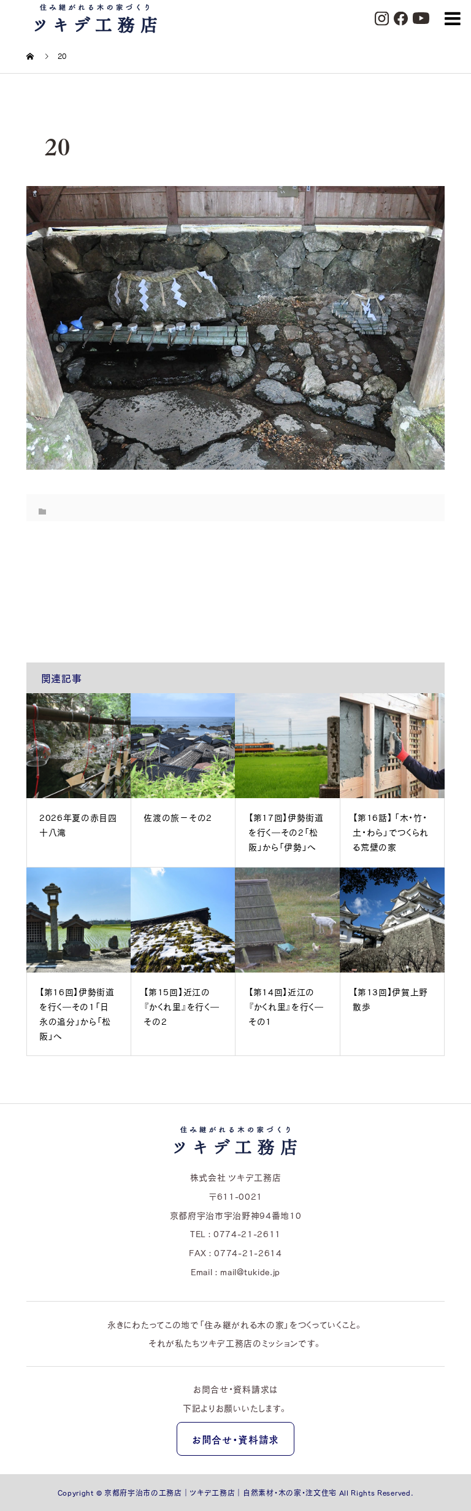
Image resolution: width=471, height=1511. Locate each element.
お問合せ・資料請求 (235, 1439)
